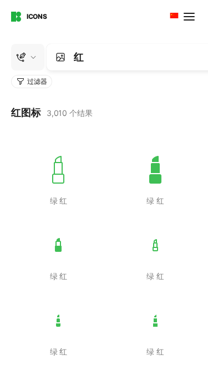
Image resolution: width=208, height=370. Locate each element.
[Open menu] (190, 16)
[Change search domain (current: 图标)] (27, 57)
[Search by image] (60, 57)
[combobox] (173, 17)
